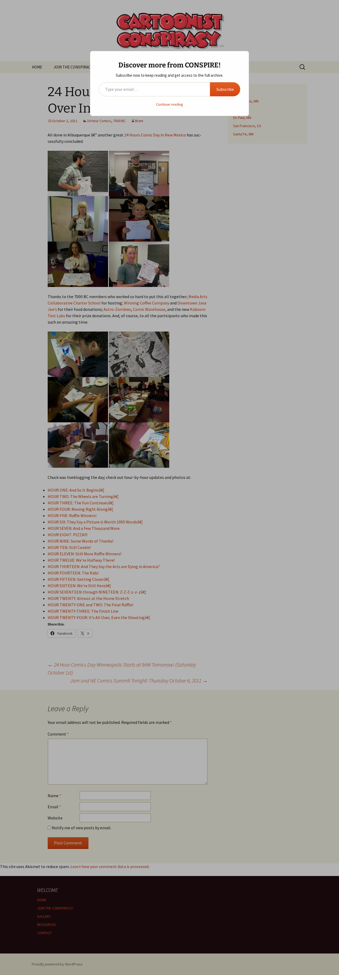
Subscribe (225, 89)
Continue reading (169, 104)
